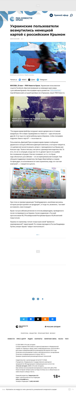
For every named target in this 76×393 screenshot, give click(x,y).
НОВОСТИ (11, 339)
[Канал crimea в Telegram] (23, 319)
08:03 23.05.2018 (14, 39)
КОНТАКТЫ (38, 339)
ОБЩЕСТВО (33, 333)
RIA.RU (60, 339)
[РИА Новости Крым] (21, 19)
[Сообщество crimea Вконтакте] (30, 319)
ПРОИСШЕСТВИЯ (43, 333)
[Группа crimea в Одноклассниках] (45, 319)
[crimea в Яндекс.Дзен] (38, 319)
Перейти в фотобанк (29, 75)
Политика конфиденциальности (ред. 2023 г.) (30, 354)
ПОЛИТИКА (24, 333)
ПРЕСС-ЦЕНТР (21, 339)
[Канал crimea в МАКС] (52, 319)
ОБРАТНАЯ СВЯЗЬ (50, 339)
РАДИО (30, 339)
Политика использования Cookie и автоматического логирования (37, 352)
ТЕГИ (66, 339)
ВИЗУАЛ (52, 333)
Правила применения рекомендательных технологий (33, 356)
